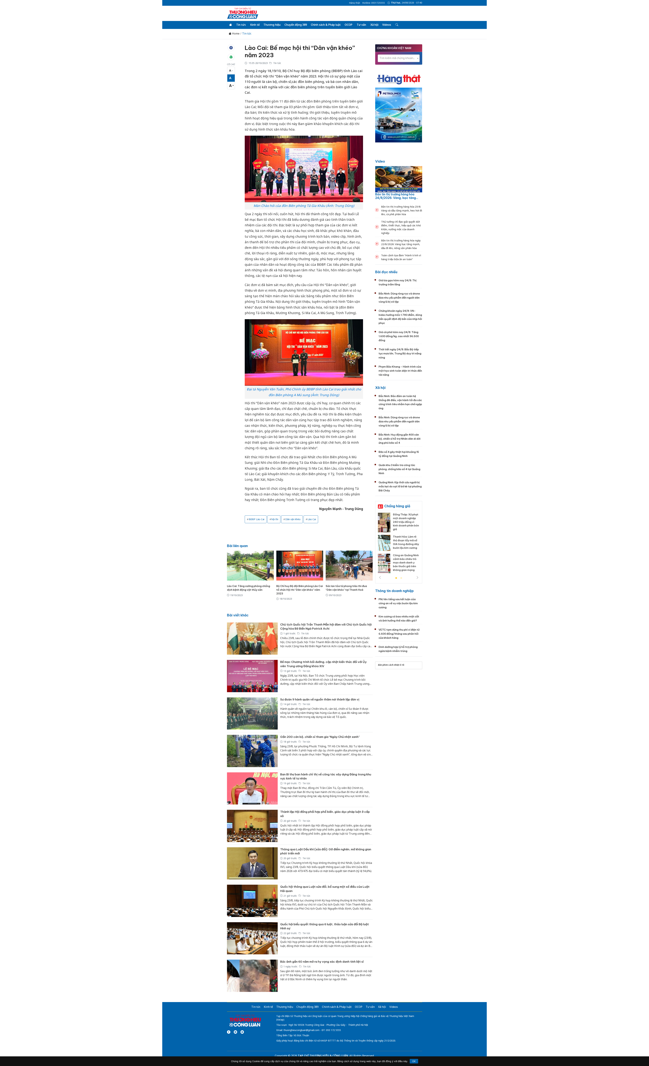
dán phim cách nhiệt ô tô (391, 664)
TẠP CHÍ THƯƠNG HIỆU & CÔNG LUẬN (323, 1056)
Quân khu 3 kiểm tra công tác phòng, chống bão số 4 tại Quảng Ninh (399, 469)
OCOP (348, 25)
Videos (386, 25)
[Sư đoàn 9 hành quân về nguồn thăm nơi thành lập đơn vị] (252, 713)
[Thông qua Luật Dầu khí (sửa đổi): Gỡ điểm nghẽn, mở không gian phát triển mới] (252, 863)
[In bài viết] (231, 57)
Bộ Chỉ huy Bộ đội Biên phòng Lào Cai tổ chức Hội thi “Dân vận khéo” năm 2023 (299, 589)
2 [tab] (401, 578)
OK (414, 1061)
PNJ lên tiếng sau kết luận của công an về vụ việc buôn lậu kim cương (398, 603)
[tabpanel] (398, 542)
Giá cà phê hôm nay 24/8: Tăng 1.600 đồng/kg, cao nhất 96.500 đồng (399, 336)
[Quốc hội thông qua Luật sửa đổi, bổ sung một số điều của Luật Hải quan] (252, 901)
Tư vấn (361, 25)
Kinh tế (255, 25)
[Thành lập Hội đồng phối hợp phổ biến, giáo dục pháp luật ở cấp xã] (252, 826)
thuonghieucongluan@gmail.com (301, 1030)
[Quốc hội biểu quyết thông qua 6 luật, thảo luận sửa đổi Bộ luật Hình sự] (252, 938)
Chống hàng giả (397, 506)
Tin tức (241, 25)
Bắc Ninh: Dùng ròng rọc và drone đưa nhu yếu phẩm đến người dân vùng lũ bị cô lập (399, 297)
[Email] (242, 1032)
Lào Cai (312, 519)
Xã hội (374, 25)
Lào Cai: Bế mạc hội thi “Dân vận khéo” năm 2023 (300, 51)
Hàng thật (354, 3)
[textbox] (399, 58)
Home (235, 33)
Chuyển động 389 (295, 25)
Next (417, 577)
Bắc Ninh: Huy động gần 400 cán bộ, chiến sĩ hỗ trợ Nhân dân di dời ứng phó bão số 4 (399, 438)
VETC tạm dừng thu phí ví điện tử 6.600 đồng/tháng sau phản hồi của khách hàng (399, 633)
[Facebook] (228, 1032)
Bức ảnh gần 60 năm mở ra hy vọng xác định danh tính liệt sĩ (322, 961)
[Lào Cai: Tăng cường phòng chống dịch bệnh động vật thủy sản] (250, 565)
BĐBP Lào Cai (256, 519)
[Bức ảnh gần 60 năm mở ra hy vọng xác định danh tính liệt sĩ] (252, 976)
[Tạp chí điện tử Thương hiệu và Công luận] (245, 1021)
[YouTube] (235, 1032)
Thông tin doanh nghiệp (394, 591)
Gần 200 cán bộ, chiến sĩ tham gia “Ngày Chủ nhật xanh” (320, 737)
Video (380, 161)
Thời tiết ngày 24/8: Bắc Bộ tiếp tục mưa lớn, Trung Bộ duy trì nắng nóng (400, 353)
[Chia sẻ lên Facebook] (231, 47)
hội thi (274, 519)
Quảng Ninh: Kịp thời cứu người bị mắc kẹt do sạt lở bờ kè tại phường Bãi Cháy (400, 486)
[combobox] (399, 58)
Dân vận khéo (293, 519)
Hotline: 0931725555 (373, 3)
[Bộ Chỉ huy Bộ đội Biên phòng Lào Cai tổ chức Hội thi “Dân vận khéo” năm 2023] (299, 565)
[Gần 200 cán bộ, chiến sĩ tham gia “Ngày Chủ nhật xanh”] (252, 751)
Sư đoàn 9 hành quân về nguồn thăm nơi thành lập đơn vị (319, 699)
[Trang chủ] (230, 25)
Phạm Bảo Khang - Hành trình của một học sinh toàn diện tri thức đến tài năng (400, 370)
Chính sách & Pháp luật (326, 25)
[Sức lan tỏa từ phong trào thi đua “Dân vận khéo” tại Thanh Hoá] (349, 565)
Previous (380, 577)
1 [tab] (396, 578)
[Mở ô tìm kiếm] (396, 25)
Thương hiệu (272, 25)
